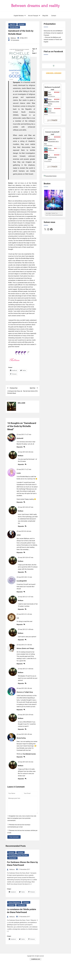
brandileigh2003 (22, 581)
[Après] (46, 152)
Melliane (20, 455)
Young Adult (12, 858)
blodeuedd (20, 438)
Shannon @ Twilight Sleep (25, 692)
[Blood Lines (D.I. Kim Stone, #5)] (46, 112)
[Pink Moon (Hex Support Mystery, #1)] (46, 96)
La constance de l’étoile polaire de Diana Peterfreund (21, 910)
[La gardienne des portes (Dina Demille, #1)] (46, 158)
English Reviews (19, 15)
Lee (18, 618)
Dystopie (21, 24)
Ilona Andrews (48, 161)
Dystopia (11, 852)
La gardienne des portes (52, 157)
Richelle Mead (14, 27)
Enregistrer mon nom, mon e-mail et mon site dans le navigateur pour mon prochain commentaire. (21, 818)
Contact (53, 15)
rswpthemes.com (35, 959)
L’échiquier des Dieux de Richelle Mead (14, 392)
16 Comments (14, 40)
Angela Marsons (52, 112)
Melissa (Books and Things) (25, 648)
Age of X (12, 24)
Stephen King (51, 150)
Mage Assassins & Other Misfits (53, 102)
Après (49, 148)
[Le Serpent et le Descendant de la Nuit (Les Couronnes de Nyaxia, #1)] (46, 140)
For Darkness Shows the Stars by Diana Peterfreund (22, 863)
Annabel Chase (52, 96)
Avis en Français (33, 15)
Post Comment (14, 837)
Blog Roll (45, 15)
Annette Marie (48, 105)
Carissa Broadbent (48, 145)
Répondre (20, 447)
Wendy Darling (21, 738)
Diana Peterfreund (14, 902)
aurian (19, 535)
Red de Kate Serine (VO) (30, 391)
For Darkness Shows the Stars (18, 855)
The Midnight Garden (29, 754)
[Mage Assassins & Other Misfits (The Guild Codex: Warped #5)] (46, 103)
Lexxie (19, 473)
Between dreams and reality (35, 5)
